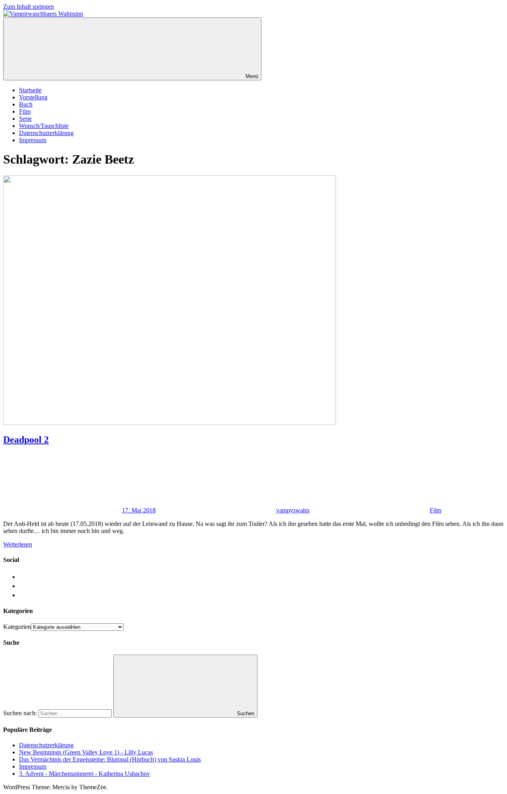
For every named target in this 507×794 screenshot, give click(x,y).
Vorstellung (33, 97)
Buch (25, 104)
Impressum (32, 140)
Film (24, 111)
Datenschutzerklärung (46, 132)
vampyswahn (292, 510)
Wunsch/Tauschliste (44, 125)
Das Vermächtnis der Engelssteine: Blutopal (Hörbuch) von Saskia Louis (110, 759)
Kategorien (17, 626)
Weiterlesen (17, 544)
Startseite (30, 90)
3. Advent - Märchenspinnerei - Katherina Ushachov (84, 773)
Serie (25, 118)
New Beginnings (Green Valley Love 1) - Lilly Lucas (86, 752)
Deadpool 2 (26, 439)
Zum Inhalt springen (28, 6)
